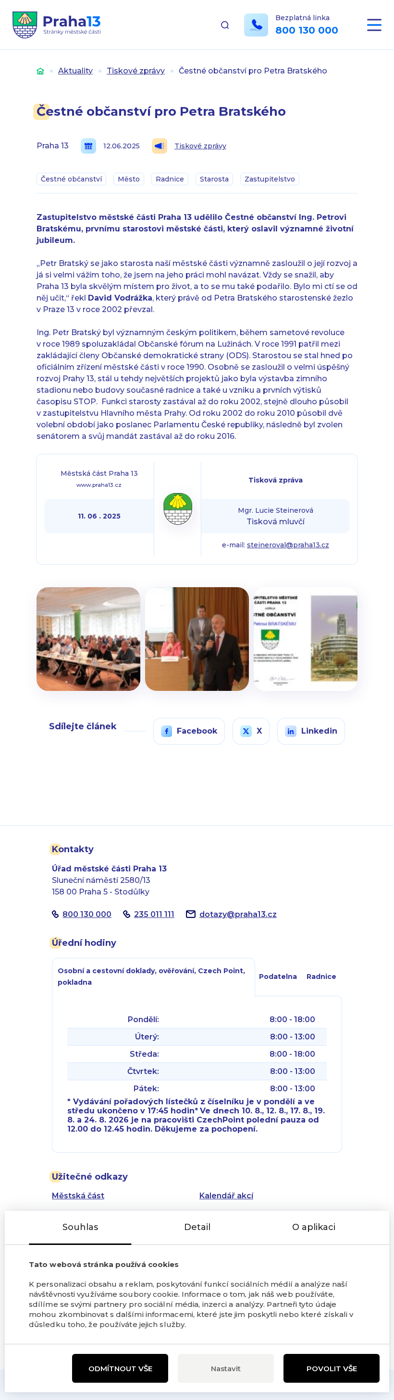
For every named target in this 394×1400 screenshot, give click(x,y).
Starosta (214, 179)
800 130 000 (306, 30)
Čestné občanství (71, 179)
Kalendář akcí (226, 1195)
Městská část (78, 1195)
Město (129, 179)
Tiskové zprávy (136, 70)
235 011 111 (154, 914)
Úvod (40, 70)
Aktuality (75, 70)
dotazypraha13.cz (238, 914)
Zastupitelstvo (270, 179)
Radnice (170, 179)
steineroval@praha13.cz (288, 545)
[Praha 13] (56, 25)
